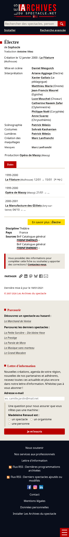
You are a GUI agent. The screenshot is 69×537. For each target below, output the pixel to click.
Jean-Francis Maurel (45, 90)
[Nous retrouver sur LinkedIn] (41, 488)
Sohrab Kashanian (44, 129)
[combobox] (31, 23)
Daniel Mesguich (43, 68)
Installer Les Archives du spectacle (34, 513)
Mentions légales (34, 501)
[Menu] (64, 532)
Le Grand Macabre (15, 353)
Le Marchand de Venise (17, 321)
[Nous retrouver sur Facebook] (29, 488)
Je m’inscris (34, 431)
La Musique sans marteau (19, 348)
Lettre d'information (34, 460)
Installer (10, 30)
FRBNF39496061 (27, 248)
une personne (20, 423)
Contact (35, 494)
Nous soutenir (34, 448)
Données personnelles (34, 507)
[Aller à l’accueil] (35, 16)
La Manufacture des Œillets (23, 205)
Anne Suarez (40, 116)
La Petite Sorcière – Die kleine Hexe (24, 333)
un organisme (42, 419)
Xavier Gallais (41, 77)
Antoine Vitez (25, 51)
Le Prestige (10, 338)
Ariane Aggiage (42, 73)
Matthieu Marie (42, 86)
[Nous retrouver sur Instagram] (35, 488)
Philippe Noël (40, 111)
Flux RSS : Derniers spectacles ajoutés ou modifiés (36, 478)
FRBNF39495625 (27, 240)
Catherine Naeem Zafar (47, 103)
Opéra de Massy (30, 155)
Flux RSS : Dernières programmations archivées (36, 468)
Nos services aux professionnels (34, 454)
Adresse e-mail (14, 393)
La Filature (47, 57)
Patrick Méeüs (41, 125)
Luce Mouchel (41, 99)
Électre (56, 222)
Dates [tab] (10, 164)
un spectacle (19, 419)
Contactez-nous (37, 264)
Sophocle (14, 47)
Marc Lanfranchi (43, 138)
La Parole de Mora (15, 343)
